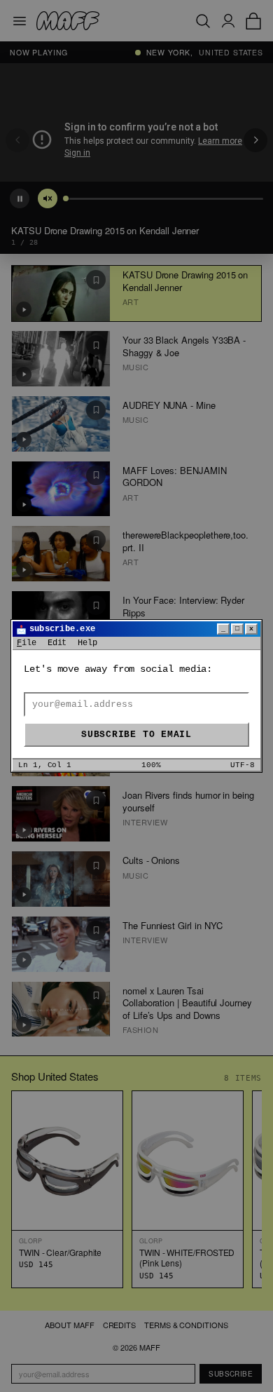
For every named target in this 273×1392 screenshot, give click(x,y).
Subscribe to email (136, 734)
